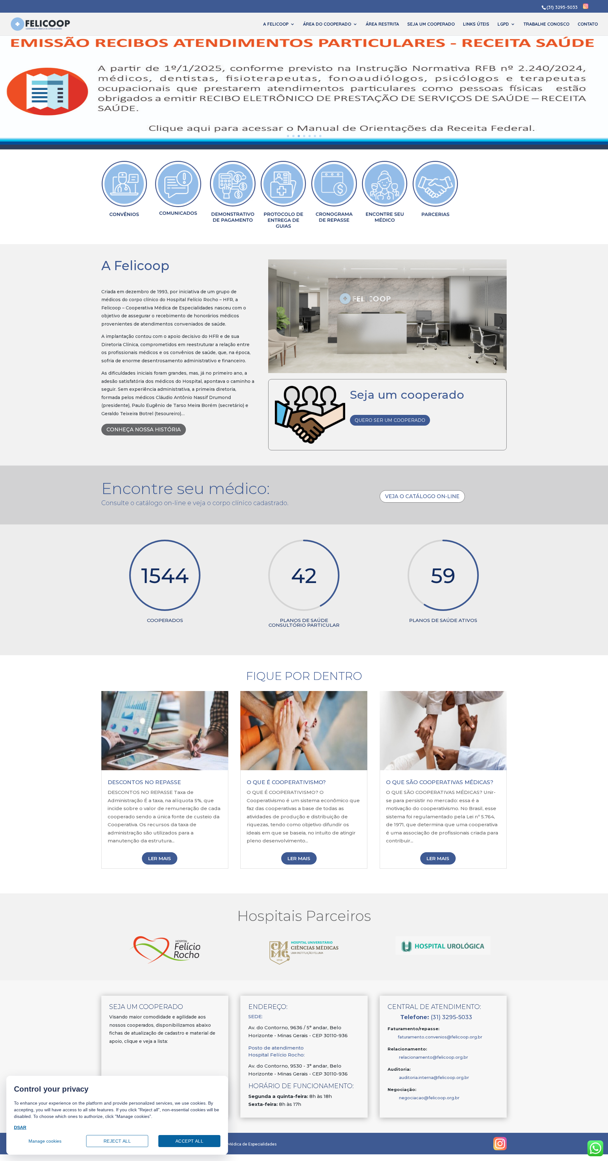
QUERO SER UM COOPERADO (390, 420)
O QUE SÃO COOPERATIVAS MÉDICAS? (439, 782)
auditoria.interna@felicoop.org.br (428, 1077)
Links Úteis (476, 24)
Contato (588, 24)
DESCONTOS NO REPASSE (144, 782)
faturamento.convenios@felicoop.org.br (435, 1036)
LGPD (503, 24)
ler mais (159, 858)
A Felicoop (275, 24)
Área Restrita (382, 24)
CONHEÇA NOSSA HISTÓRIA (143, 430)
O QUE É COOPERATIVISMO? (286, 782)
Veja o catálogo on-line (422, 496)
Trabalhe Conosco (546, 24)
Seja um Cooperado (431, 24)
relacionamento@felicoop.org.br (433, 1057)
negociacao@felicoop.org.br (429, 1097)
